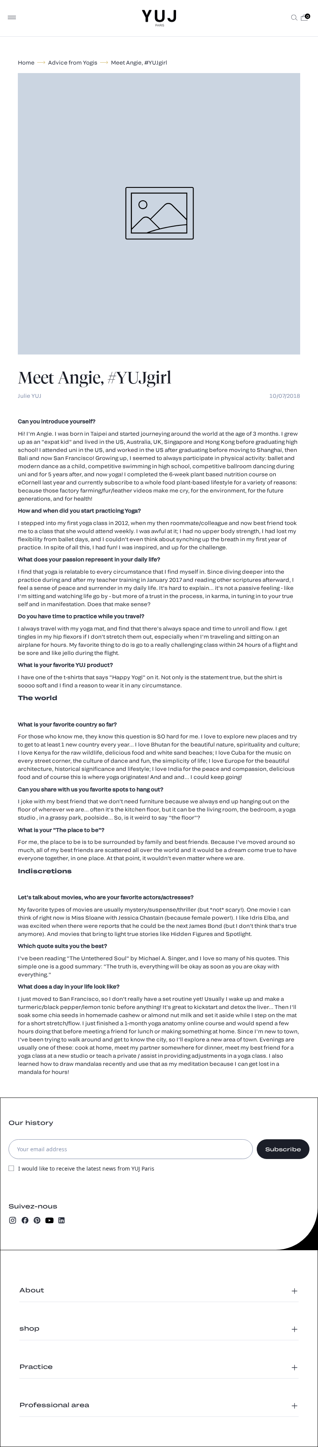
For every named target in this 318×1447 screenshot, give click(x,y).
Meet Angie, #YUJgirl (139, 62)
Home (26, 62)
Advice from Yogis (72, 62)
